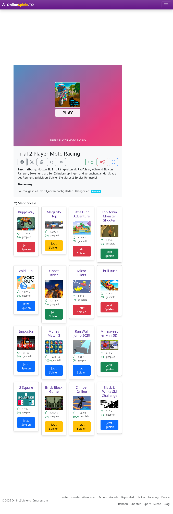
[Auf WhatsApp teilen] (41, 162)
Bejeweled (127, 497)
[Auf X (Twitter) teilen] (31, 162)
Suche (157, 504)
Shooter (136, 504)
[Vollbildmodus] (113, 162)
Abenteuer (89, 497)
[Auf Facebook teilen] (22, 162)
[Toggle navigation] (166, 4)
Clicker (141, 497)
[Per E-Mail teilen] (51, 162)
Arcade (113, 497)
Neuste (75, 497)
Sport (147, 504)
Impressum (40, 500)
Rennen (123, 504)
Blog (167, 504)
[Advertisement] (86, 37)
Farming (153, 497)
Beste (64, 497)
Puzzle (165, 497)
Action (102, 497)
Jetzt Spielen (26, 247)
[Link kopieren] (61, 162)
